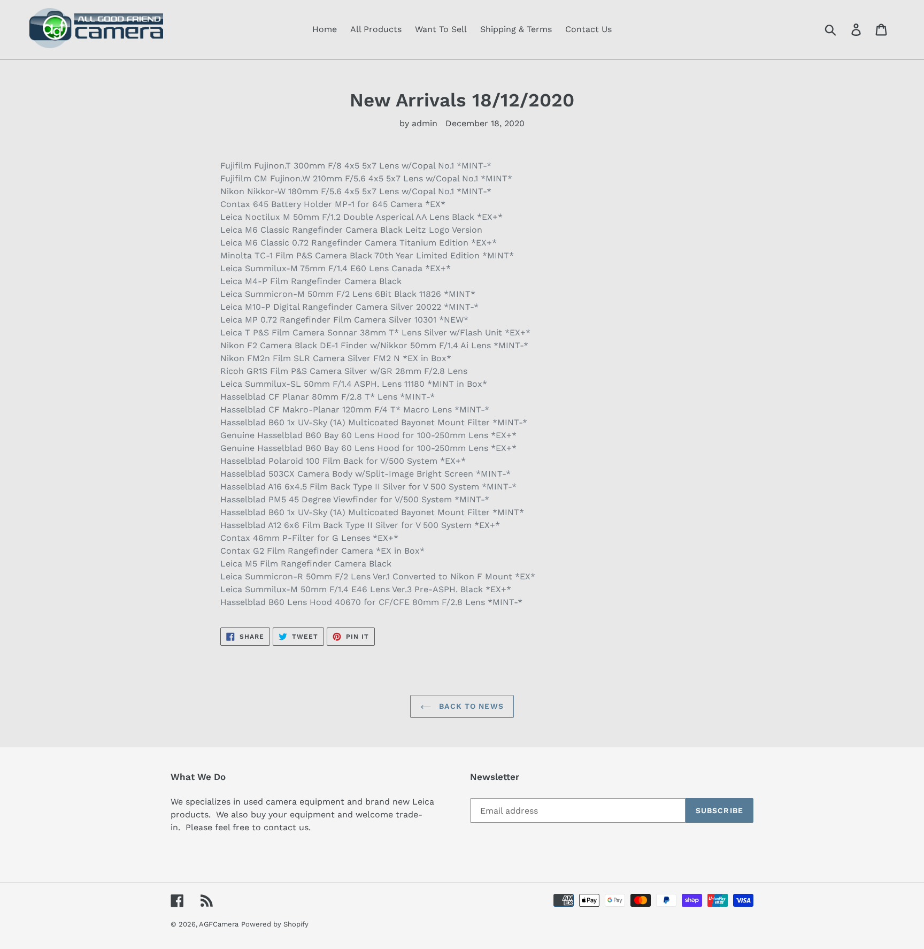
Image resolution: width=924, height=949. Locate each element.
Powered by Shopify (275, 924)
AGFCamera (218, 924)
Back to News (470, 706)
